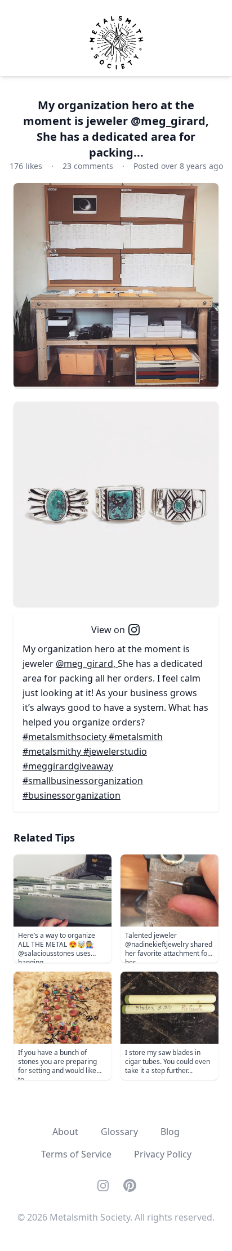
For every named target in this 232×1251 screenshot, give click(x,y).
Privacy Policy (162, 1154)
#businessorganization (72, 795)
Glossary (119, 1131)
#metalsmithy (53, 751)
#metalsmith (136, 737)
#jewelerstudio (115, 751)
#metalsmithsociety (66, 737)
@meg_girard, (87, 663)
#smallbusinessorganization (83, 780)
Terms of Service (76, 1154)
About (65, 1131)
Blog (170, 1131)
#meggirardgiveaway (68, 766)
